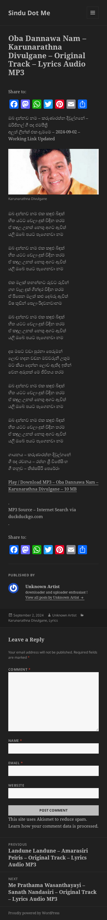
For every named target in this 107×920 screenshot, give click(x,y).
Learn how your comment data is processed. (53, 826)
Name (15, 740)
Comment (19, 669)
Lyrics (53, 620)
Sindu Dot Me (29, 12)
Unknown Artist (64, 615)
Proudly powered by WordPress (33, 913)
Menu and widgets (93, 18)
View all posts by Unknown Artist (52, 597)
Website (16, 785)
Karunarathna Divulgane (27, 620)
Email (15, 762)
